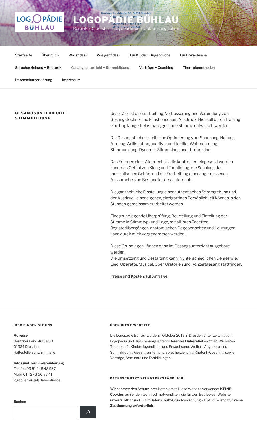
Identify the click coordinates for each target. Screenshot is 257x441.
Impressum (71, 80)
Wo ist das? (77, 55)
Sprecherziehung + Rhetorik (38, 67)
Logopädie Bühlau (126, 19)
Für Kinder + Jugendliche (150, 55)
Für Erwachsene (193, 55)
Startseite (23, 55)
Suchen (20, 401)
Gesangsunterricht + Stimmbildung (100, 67)
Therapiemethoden (199, 67)
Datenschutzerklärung (33, 80)
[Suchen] (88, 412)
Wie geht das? (108, 55)
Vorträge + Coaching (156, 67)
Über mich (50, 55)
